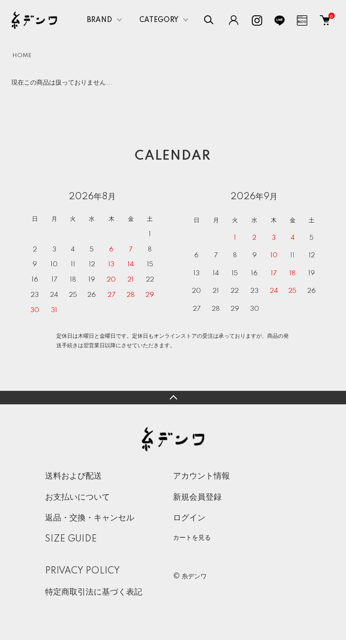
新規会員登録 (197, 497)
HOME (22, 55)
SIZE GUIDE (71, 539)
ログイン (189, 518)
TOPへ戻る (173, 397)
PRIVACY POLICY (82, 571)
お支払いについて (77, 497)
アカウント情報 (201, 476)
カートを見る (192, 537)
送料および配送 (73, 476)
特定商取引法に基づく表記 (93, 592)
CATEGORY (158, 20)
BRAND (99, 20)
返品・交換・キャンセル (89, 518)
